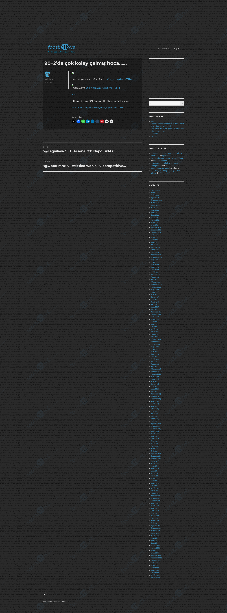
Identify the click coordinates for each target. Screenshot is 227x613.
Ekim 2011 (154, 493)
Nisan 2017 (155, 349)
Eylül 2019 (155, 280)
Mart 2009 (155, 568)
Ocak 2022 (155, 215)
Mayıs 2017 (155, 347)
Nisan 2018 (155, 319)
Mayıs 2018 (155, 317)
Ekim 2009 (155, 550)
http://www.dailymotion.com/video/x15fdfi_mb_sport (98, 107)
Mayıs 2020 (155, 260)
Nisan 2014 (155, 434)
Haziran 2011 (156, 501)
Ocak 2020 (155, 270)
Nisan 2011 (155, 506)
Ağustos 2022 (156, 198)
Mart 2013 (154, 466)
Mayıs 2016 (155, 377)
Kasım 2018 (155, 304)
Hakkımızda (163, 48)
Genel (46, 86)
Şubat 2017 (155, 354)
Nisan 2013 (155, 464)
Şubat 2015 (155, 409)
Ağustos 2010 (156, 526)
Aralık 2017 (155, 329)
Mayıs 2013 (155, 461)
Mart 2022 (155, 210)
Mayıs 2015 (155, 401)
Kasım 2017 (155, 332)
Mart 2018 (154, 322)
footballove (48, 79)
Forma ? (154, 136)
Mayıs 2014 (155, 431)
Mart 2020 (155, 265)
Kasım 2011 (155, 491)
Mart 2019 (155, 295)
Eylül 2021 (154, 225)
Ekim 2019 (155, 277)
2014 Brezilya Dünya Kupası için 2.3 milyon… (167, 158)
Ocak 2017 (154, 357)
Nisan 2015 (155, 404)
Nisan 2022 (155, 208)
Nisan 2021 (155, 237)
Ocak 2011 (154, 513)
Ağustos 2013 (156, 454)
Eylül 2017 (154, 337)
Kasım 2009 (155, 548)
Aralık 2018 (155, 302)
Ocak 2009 (155, 573)
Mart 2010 (154, 538)
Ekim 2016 (155, 364)
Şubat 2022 (155, 213)
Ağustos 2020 (156, 255)
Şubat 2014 (155, 439)
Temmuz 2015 (156, 396)
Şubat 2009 (155, 570)
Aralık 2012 (155, 473)
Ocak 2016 (155, 386)
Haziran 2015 (156, 399)
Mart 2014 (154, 436)
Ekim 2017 (155, 334)
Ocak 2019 (155, 300)
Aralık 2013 (155, 444)
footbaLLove (47, 602)
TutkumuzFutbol (160, 161)
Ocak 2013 (154, 471)
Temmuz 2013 (156, 456)
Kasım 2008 (155, 578)
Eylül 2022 (155, 195)
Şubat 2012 (155, 483)
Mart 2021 (154, 240)
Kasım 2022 (155, 190)
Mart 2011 (154, 508)
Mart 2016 (155, 382)
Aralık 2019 (155, 272)
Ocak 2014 (154, 441)
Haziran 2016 (156, 374)
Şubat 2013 (155, 468)
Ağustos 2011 (156, 496)
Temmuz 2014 (156, 426)
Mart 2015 (154, 406)
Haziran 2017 (156, 344)
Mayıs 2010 (155, 533)
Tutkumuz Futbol (166, 173)
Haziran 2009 (156, 560)
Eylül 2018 (154, 309)
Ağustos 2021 (156, 227)
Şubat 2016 (155, 384)
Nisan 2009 (155, 565)
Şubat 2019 (155, 297)
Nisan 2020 (155, 262)
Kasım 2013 (155, 446)
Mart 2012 (154, 481)
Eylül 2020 (155, 252)
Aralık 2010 (155, 516)
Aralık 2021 (155, 218)
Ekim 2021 (155, 222)
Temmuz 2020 (156, 257)
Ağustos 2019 (156, 282)
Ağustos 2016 (156, 369)
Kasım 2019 (155, 275)
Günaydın (154, 134)
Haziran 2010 (156, 531)
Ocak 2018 (154, 327)
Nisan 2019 (155, 292)
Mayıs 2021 (155, 235)
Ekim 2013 (155, 449)
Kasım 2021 (155, 220)
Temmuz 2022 (156, 200)
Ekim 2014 (155, 419)
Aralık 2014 (155, 414)
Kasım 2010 (155, 518)
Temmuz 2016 (156, 372)
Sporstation (166, 156)
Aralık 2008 (155, 575)
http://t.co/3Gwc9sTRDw (120, 79)
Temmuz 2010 (156, 528)
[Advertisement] (114, 23)
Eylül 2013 (154, 451)
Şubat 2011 (155, 511)
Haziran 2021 (156, 232)
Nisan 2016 (155, 379)
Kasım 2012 (155, 476)
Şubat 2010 (155, 541)
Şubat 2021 (155, 242)
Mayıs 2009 (155, 563)
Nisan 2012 (155, 478)
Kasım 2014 (155, 416)
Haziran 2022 (156, 203)
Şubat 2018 (155, 324)
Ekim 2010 (155, 521)
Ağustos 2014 (156, 424)
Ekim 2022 (155, 193)
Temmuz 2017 (156, 342)
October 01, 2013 (111, 87)
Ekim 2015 (155, 389)
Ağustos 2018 (156, 312)
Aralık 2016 (155, 359)
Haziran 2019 (156, 287)
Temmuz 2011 (156, 498)
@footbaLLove (93, 87)
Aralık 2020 (155, 245)
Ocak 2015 (154, 411)
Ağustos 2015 (156, 394)
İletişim (175, 48)
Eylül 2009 (155, 553)
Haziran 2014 (156, 429)
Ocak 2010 (154, 543)
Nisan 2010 (155, 536)
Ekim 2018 (155, 307)
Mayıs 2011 (155, 503)
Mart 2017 (154, 352)
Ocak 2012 (154, 486)
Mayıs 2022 (155, 205)
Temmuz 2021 (156, 230)
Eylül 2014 (154, 421)
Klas (152, 121)
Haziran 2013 (156, 459)
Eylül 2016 (155, 367)
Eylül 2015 (154, 391)
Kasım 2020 (155, 247)
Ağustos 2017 (156, 339)
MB (73, 94)
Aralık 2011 (155, 488)
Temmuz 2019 (156, 285)
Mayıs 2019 (155, 290)
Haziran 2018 (156, 314)
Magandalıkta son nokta (160, 168)
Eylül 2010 (154, 523)
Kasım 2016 (155, 362)
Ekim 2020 (155, 250)
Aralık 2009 (155, 545)
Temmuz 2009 (156, 558)
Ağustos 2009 (156, 555)
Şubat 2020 (155, 267)
